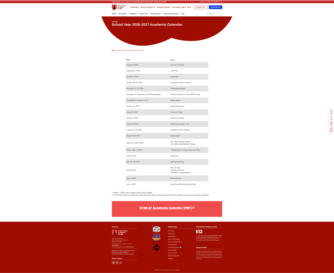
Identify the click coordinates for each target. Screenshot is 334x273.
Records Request (172, 255)
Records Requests (147, 7)
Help (182, 14)
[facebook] (113, 262)
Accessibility (171, 250)
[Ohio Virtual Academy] (119, 7)
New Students (156, 14)
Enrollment (122, 14)
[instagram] (116, 262)
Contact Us (171, 230)
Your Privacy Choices (173, 247)
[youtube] (120, 262)
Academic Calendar (163, 7)
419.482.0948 (130, 247)
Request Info (200, 7)
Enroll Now (214, 7)
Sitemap (170, 258)
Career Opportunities (174, 239)
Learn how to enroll (159, 2)
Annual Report (172, 236)
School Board (171, 233)
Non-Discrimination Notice (175, 241)
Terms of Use (171, 253)
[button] (189, 7)
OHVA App (133, 7)
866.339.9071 (115, 245)
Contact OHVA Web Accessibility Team (122, 254)
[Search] (207, 14)
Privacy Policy (171, 244)
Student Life (144, 14)
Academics (133, 14)
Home (115, 50)
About (114, 14)
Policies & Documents (171, 14)
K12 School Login (178, 7)
